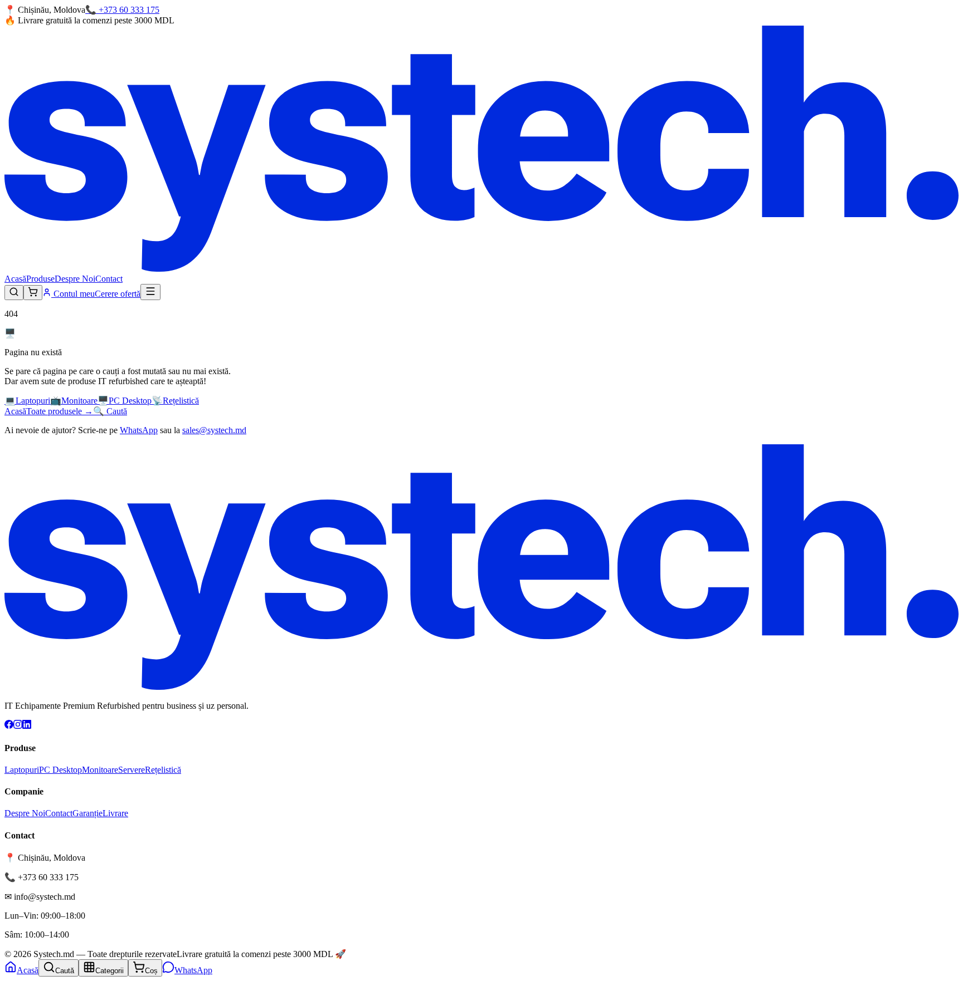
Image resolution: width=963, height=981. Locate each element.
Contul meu (73, 293)
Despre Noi (75, 278)
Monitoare (100, 769)
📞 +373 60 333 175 (122, 9)
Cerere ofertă (117, 293)
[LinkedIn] (26, 725)
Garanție (87, 813)
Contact (109, 278)
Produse (40, 278)
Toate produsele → (59, 411)
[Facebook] (8, 725)
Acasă (15, 278)
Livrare (115, 813)
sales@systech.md (214, 430)
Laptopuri (21, 769)
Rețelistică (163, 769)
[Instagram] (17, 725)
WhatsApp (139, 430)
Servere (131, 769)
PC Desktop (60, 769)
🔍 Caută (110, 411)
